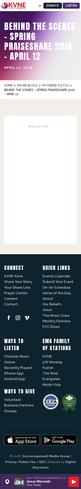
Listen (71, 5)
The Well (50, 373)
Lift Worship (53, 362)
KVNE (47, 356)
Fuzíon (48, 368)
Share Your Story (18, 282)
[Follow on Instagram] (17, 317)
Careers (10, 298)
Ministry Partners (56, 321)
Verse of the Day (57, 293)
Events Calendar (56, 276)
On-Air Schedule (57, 287)
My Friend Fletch (55, 85)
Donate (52, 5)
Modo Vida (52, 385)
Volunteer (12, 400)
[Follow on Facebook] (8, 317)
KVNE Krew (13, 276)
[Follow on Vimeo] (27, 317)
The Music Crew (56, 315)
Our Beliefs (52, 304)
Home (8, 85)
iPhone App (13, 373)
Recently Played (18, 368)
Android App (14, 379)
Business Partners (19, 405)
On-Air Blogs (27, 85)
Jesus (47, 310)
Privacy (11, 462)
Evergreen (51, 379)
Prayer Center (16, 293)
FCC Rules (51, 327)
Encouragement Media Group (46, 456)
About (48, 298)
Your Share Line (17, 287)
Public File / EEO (32, 462)
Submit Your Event (58, 282)
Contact (11, 304)
